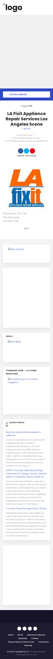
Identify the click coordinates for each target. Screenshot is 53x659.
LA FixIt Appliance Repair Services (25, 138)
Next (26, 228)
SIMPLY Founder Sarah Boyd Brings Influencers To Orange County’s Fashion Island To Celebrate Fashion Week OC (26, 473)
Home (29, 135)
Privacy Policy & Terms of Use (21, 642)
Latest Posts (16, 422)
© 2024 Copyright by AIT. (18, 651)
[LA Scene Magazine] (26, 394)
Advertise (22, 638)
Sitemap (28, 645)
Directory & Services (36, 635)
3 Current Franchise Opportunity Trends (26, 508)
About (20, 635)
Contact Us (43, 642)
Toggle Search (17, 94)
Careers (34, 638)
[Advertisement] (26, 297)
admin (27, 128)
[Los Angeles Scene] (12, 7)
